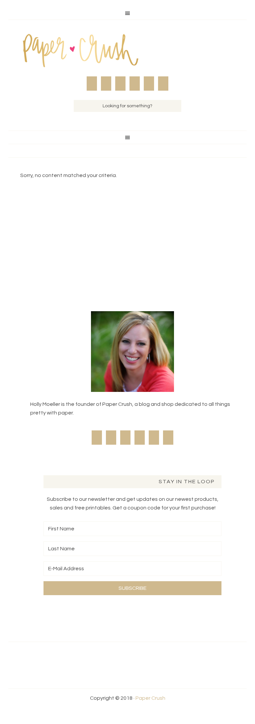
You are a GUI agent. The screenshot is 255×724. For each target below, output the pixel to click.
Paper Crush (127, 51)
